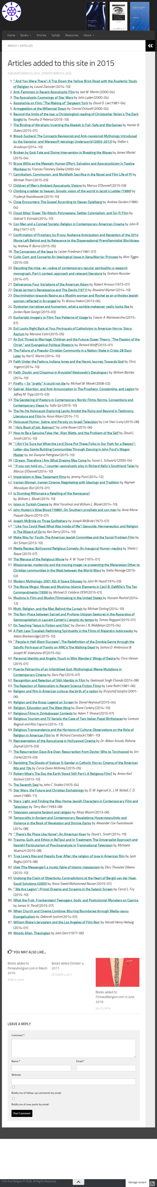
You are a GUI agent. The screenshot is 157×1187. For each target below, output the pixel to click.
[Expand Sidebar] (150, 46)
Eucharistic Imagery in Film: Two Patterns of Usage (50, 317)
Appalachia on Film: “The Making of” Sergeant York (50, 103)
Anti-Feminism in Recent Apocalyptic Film (44, 92)
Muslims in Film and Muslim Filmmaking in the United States (58, 598)
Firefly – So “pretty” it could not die (39, 383)
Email (80, 1061)
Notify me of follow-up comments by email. (36, 1093)
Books (24, 35)
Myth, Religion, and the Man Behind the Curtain (48, 609)
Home (11, 35)
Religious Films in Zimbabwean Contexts (43, 713)
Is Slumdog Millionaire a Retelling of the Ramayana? (51, 493)
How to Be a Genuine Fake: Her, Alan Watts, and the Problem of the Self (66, 433)
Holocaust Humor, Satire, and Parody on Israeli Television (55, 422)
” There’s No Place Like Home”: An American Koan (49, 834)
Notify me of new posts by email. (30, 1104)
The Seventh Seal (26, 785)
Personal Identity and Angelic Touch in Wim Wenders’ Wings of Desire (64, 658)
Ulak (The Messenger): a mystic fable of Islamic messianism (56, 867)
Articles (41, 35)
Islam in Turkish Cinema (30, 504)
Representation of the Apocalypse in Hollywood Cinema (54, 741)
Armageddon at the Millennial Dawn (39, 109)
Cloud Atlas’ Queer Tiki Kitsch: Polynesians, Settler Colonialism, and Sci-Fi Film (70, 213)
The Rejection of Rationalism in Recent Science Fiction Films (57, 686)
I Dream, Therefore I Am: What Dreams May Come (50, 460)
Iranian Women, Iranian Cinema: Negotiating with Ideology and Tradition (66, 482)
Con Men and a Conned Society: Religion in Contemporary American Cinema (68, 224)
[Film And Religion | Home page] (11, 11)
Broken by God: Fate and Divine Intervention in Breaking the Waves (62, 152)
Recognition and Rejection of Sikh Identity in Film (49, 680)
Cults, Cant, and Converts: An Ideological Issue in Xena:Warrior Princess (65, 257)
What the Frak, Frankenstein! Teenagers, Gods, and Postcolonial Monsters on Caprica (75, 900)
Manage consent (137, 1182)
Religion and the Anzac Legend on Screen (43, 702)
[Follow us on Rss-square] (152, 1183)
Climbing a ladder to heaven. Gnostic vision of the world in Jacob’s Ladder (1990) (72, 191)
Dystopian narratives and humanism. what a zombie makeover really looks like (71, 306)
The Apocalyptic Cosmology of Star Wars (43, 97)
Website (16, 1074)
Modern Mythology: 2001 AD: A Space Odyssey (48, 581)
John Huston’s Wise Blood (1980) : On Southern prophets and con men (65, 510)
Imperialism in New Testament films (39, 477)
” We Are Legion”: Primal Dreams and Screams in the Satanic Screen (63, 889)
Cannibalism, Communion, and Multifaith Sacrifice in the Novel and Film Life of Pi (72, 174)
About (87, 35)
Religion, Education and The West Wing (41, 708)
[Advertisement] (78, 1158)
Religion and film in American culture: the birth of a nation (55, 691)
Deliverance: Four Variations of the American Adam (51, 284)
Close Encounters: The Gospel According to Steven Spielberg (57, 202)
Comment (18, 1035)
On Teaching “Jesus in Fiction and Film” (41, 625)
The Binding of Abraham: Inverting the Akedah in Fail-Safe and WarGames (67, 125)
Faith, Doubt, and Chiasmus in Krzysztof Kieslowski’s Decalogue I (60, 372)
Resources (71, 35)
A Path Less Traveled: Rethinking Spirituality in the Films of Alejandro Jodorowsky (73, 631)
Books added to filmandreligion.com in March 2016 (27, 968)
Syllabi (56, 35)
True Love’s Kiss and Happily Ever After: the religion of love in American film (69, 856)
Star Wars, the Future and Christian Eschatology (48, 790)
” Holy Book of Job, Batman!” (34, 427)
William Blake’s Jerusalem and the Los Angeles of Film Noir (56, 922)
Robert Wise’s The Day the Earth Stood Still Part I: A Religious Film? (62, 774)
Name (15, 1061)
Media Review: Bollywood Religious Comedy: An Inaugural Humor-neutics (67, 548)
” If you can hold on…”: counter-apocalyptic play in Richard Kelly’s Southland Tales (74, 466)
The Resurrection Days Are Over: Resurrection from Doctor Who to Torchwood (71, 752)
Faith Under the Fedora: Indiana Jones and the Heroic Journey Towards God (68, 361)
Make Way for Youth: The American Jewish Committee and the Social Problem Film (74, 537)
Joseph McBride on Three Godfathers (40, 521)
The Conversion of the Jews (33, 252)
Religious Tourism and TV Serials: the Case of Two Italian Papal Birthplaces (68, 719)
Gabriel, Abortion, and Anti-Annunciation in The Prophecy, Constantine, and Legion (74, 389)
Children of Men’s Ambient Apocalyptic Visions (47, 185)
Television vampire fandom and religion (42, 812)
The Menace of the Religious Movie (38, 559)
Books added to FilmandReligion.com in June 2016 (115, 997)
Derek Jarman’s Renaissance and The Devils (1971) (50, 290)
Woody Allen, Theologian (31, 933)
